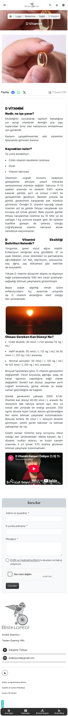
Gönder (12, 589)
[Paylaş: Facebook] (13, 90)
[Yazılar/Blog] (5, 676)
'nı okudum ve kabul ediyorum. (32, 565)
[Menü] (4, 5)
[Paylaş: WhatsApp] (19, 90)
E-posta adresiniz (15, 529)
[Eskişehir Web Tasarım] (2, 704)
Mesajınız (11, 542)
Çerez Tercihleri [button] (9, 696)
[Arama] (50, 5)
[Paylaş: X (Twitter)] (24, 90)
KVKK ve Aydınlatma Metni (25, 563)
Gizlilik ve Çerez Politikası (13, 691)
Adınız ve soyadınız (16, 516)
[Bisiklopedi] (32, 5)
